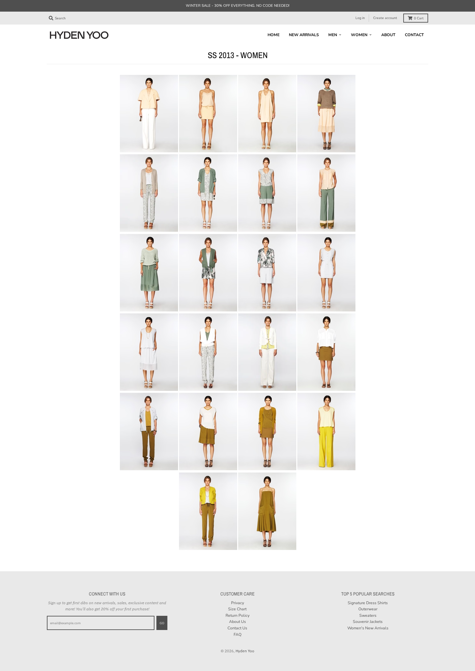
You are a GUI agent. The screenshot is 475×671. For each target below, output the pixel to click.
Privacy (237, 602)
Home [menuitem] (274, 34)
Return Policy (237, 615)
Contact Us (237, 628)
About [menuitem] (388, 34)
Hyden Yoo (245, 650)
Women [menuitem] (359, 34)
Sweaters (367, 615)
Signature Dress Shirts (368, 602)
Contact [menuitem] (414, 34)
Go (162, 623)
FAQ (237, 634)
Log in (360, 17)
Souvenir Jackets (368, 621)
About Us (237, 621)
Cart (419, 18)
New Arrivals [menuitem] (304, 34)
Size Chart (237, 609)
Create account (385, 17)
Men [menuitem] (332, 34)
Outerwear (367, 609)
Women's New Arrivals (367, 628)
